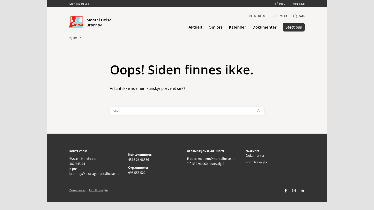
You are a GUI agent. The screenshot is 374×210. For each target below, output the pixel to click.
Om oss (216, 27)
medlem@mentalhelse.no (217, 159)
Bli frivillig (280, 16)
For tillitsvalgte (256, 162)
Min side (299, 3)
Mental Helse (79, 3)
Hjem (73, 38)
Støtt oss (294, 27)
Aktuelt (195, 27)
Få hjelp (280, 3)
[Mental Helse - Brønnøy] (76, 22)
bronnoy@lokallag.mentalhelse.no (94, 174)
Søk (302, 16)
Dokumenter (264, 27)
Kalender (237, 27)
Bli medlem (257, 16)
